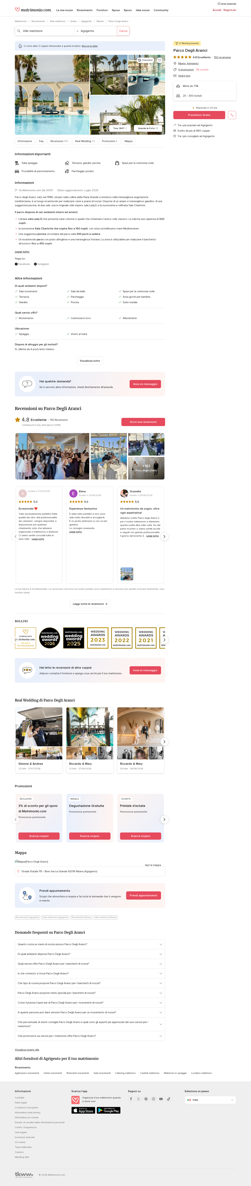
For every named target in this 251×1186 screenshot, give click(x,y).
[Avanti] (164, 536)
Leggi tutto (22, 251)
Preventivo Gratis (199, 115)
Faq (41, 141)
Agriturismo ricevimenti (27, 1073)
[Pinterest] (146, 1099)
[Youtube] (161, 1099)
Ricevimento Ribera (81, 917)
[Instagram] (153, 1099)
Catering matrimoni (125, 1073)
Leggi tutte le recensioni (88, 604)
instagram (43, 264)
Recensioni (59, 141)
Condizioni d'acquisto (26, 1107)
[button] (90, 384)
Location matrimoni (201, 1073)
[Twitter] (138, 1099)
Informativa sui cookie (27, 1117)
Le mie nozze (64, 10)
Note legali (21, 1102)
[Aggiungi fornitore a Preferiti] (159, 60)
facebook (24, 264)
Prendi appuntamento (143, 895)
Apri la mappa (153, 865)
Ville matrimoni (58, 21)
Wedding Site (22, 1157)
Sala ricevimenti (102, 1073)
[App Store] (83, 1113)
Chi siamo (20, 1142)
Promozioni (109, 141)
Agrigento (87, 21)
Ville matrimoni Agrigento (55, 917)
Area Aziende (228, 3)
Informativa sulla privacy (27, 1112)
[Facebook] (131, 1099)
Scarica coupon (39, 836)
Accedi (217, 10)
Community (161, 10)
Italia (195, 1099)
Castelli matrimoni (149, 1073)
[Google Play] (109, 1113)
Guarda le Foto (148, 128)
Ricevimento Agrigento (27, 917)
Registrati (230, 10)
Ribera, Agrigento (188, 63)
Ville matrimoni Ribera (105, 917)
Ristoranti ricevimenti (78, 1073)
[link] (39, 740)
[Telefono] (232, 115)
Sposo (128, 10)
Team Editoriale (23, 1147)
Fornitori (102, 10)
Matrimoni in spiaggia (175, 1073)
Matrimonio (21, 21)
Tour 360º (120, 128)
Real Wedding (85, 141)
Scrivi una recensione (143, 422)
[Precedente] (15, 536)
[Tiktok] (168, 1099)
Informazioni (25, 141)
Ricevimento (85, 10)
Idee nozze (143, 10)
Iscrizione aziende (25, 1137)
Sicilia (73, 21)
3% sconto (202, 69)
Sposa (116, 10)
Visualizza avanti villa (27, 1049)
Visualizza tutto (90, 361)
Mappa (129, 141)
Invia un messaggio (145, 384)
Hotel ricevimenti (53, 1073)
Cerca (123, 31)
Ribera (100, 21)
